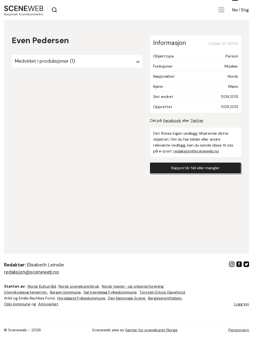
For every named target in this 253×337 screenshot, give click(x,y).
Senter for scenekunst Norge (151, 330)
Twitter (197, 120)
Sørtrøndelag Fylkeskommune (110, 292)
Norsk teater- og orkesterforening (133, 286)
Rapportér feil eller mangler (195, 167)
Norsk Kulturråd (42, 286)
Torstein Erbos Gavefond (162, 292)
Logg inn (241, 304)
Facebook (172, 120)
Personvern (239, 330)
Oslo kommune (17, 304)
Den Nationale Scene (126, 298)
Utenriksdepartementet (25, 292)
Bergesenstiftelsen (165, 298)
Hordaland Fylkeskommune (81, 298)
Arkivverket (48, 304)
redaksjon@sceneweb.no (196, 151)
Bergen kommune (65, 292)
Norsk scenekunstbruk (79, 286)
